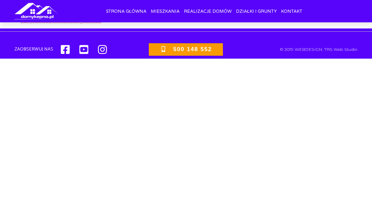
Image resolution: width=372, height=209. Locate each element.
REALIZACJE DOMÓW (208, 11)
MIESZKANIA (165, 11)
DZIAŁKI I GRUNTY (256, 11)
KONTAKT (291, 11)
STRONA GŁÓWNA (126, 11)
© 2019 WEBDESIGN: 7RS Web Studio (318, 49)
